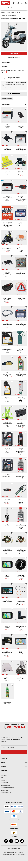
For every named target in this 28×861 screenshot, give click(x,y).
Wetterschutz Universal (7, 248)
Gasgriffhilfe (21, 126)
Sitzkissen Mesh (7, 149)
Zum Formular (9, 87)
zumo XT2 (21, 652)
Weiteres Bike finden (13, 57)
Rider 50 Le (7, 626)
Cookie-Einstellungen (6, 792)
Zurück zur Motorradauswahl (9, 15)
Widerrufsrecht (4, 782)
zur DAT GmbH (22, 79)
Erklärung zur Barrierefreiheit (8, 787)
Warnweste (7, 173)
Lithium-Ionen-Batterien (21, 149)
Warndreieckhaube (21, 298)
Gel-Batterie (7, 126)
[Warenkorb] (26, 3)
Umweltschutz (4, 790)
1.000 (7, 501)
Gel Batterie (20, 224)
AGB (2, 777)
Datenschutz (4, 780)
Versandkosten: (6, 854)
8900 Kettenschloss (7, 324)
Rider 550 (7, 575)
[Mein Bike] (18, 3)
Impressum (4, 775)
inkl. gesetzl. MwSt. (13, 852)
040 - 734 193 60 (16, 727)
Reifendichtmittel (7, 702)
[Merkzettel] (22, 3)
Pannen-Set (20, 173)
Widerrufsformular (5, 785)
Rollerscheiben (7, 678)
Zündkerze (7, 525)
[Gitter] (23, 104)
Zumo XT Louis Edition (7, 601)
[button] (25, 8)
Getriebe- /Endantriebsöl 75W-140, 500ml (20, 451)
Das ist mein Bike (14, 53)
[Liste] (25, 104)
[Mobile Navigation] (2, 8)
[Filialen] (14, 3)
